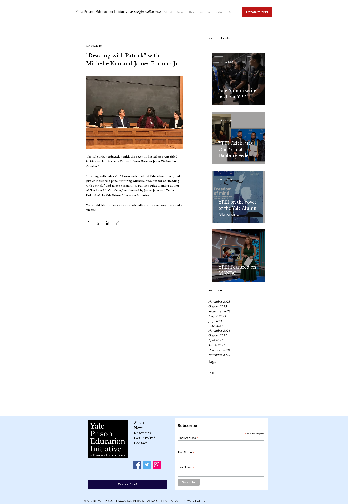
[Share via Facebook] (88, 223)
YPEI (211, 372)
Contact (140, 443)
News (138, 427)
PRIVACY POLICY (194, 501)
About (139, 422)
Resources (142, 433)
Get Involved (145, 438)
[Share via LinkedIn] (108, 223)
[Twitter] (147, 465)
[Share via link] (117, 223)
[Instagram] (157, 465)
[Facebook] (137, 465)
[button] (168, 12)
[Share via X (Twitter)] (98, 223)
